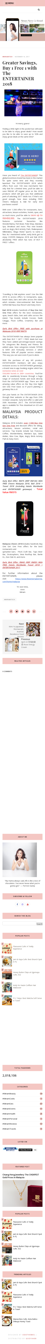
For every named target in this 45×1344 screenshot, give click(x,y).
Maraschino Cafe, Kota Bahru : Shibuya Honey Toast (25, 1320)
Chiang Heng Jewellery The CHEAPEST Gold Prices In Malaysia (20, 1176)
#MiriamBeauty (9, 1093)
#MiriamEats (7, 1103)
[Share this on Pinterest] (22, 611)
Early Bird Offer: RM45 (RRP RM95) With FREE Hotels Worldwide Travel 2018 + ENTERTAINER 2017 (22, 565)
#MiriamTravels (9, 1129)
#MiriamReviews (9, 1123)
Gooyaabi (31, 1338)
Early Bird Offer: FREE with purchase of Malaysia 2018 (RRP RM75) (22, 329)
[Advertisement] (22, 755)
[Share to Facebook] (11, 611)
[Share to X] (17, 611)
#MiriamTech (7, 57)
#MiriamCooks (8, 1098)
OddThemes (28, 1335)
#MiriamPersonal (9, 1118)
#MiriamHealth (8, 1113)
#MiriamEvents (9, 1108)
